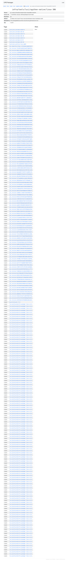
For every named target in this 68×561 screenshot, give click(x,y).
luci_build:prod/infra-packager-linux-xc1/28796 (22, 378)
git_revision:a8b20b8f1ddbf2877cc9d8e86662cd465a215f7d (24, 97)
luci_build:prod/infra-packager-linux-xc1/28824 (22, 320)
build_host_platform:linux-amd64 (18, 44)
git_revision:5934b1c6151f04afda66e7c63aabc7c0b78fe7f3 (24, 221)
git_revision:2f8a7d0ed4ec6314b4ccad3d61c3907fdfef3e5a (24, 79)
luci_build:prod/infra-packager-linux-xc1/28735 (22, 504)
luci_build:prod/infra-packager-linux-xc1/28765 (22, 442)
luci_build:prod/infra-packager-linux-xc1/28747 (22, 479)
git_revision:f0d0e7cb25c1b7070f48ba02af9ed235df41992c (24, 209)
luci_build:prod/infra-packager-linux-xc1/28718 (22, 539)
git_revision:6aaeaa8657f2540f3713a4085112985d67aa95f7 (24, 172)
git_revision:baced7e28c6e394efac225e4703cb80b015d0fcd (24, 240)
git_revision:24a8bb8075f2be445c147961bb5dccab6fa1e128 (24, 174)
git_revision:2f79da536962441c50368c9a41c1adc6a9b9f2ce (24, 279)
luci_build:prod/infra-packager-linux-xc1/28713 (22, 549)
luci (14, 6)
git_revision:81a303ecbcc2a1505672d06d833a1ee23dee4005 (24, 81)
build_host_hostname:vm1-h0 (16, 40)
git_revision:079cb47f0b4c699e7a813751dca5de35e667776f (24, 95)
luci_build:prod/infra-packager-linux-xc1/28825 (22, 318)
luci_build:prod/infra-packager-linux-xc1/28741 (22, 491)
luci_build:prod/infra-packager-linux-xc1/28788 (22, 395)
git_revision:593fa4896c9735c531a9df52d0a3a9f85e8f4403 (24, 130)
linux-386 (27, 6)
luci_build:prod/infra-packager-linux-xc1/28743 (22, 487)
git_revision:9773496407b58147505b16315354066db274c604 (24, 104)
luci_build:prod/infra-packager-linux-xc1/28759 (22, 454)
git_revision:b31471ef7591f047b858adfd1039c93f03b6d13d (24, 298)
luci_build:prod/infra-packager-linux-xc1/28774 (22, 423)
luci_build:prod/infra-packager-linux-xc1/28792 (22, 386)
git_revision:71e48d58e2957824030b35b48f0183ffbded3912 (24, 83)
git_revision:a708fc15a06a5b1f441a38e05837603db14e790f (24, 248)
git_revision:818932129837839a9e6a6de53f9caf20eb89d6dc (24, 275)
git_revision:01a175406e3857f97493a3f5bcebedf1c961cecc (24, 273)
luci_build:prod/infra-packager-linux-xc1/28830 (22, 308)
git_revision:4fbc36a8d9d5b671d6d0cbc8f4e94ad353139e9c (24, 163)
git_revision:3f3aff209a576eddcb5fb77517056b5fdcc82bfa (24, 87)
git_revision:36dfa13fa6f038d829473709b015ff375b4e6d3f (24, 190)
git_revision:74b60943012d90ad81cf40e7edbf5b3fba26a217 (24, 128)
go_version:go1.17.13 (15, 302)
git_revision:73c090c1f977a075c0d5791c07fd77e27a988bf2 (24, 85)
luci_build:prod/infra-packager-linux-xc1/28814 (22, 341)
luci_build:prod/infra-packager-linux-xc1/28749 (22, 475)
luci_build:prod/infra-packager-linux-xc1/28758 (22, 456)
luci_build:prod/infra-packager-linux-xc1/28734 (22, 506)
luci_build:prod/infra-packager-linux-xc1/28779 (22, 413)
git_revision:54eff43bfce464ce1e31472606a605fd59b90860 (24, 252)
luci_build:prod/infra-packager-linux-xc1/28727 (22, 520)
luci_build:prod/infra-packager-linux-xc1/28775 (22, 421)
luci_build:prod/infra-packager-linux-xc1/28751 (22, 471)
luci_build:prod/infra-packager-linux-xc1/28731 (22, 512)
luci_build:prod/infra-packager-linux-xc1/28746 (22, 481)
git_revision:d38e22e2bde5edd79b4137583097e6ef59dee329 (24, 134)
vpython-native (19, 6)
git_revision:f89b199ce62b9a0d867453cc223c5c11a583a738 (24, 151)
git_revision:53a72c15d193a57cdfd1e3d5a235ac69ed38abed (24, 291)
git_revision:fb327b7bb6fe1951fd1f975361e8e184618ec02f (24, 227)
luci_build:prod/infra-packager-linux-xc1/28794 (22, 382)
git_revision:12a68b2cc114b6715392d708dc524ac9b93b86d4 (24, 192)
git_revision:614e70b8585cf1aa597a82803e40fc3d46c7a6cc (24, 184)
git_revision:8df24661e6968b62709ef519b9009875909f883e (24, 287)
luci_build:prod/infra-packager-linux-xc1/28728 (22, 518)
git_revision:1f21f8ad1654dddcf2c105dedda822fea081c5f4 (24, 149)
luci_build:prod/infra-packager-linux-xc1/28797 (22, 376)
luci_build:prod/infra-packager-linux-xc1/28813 (22, 343)
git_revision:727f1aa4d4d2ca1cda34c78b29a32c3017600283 (24, 178)
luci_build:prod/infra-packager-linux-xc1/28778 (22, 415)
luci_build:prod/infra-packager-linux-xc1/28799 (22, 372)
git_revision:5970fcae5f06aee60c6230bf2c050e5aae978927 (24, 54)
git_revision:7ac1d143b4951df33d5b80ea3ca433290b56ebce (24, 89)
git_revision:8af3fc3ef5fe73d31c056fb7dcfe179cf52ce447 (24, 132)
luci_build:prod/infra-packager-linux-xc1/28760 (22, 452)
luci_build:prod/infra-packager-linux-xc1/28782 (22, 407)
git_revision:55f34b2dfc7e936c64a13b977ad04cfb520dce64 (24, 139)
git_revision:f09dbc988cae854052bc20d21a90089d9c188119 (24, 120)
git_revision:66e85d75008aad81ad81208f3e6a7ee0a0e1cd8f (24, 203)
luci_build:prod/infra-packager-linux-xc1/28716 (22, 543)
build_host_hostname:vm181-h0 (17, 33)
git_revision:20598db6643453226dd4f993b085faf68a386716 (24, 147)
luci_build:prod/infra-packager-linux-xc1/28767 (22, 438)
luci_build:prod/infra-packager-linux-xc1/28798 (22, 374)
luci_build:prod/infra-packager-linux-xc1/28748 (22, 477)
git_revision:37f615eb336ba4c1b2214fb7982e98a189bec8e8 (24, 242)
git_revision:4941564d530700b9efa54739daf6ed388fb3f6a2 (24, 283)
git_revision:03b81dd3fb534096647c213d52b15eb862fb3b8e (24, 281)
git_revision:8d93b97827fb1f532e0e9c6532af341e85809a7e (24, 126)
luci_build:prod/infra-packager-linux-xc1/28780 (22, 411)
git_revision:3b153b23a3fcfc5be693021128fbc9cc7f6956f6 (24, 277)
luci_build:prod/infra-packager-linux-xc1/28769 (22, 434)
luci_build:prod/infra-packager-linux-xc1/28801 (22, 368)
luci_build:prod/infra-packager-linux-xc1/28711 (22, 553)
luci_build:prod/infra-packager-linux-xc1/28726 (22, 522)
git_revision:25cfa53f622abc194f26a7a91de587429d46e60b (24, 122)
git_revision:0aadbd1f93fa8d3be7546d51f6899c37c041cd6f (24, 143)
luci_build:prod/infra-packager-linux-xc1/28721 (22, 533)
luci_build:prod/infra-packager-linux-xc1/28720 (22, 535)
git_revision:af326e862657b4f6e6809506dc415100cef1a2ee (24, 137)
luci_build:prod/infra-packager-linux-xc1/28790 (22, 390)
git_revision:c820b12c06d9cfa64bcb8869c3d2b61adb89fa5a (24, 114)
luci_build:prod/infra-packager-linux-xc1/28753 (22, 467)
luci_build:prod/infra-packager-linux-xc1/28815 (22, 339)
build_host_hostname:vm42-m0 (17, 42)
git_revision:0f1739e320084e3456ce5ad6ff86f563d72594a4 (24, 159)
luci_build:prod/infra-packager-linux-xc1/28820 (22, 328)
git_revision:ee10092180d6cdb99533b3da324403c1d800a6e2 (24, 167)
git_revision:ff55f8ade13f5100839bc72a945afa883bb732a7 (24, 118)
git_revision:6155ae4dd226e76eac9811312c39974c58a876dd (24, 91)
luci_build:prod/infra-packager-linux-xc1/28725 (22, 525)
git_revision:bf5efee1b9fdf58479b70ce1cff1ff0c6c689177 (24, 269)
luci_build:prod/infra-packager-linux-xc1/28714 (22, 547)
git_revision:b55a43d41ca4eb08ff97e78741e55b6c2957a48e (24, 223)
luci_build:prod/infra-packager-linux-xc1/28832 (22, 304)
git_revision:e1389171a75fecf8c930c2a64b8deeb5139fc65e (24, 267)
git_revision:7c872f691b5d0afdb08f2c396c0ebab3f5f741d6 (24, 58)
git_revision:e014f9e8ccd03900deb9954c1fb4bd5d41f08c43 (24, 99)
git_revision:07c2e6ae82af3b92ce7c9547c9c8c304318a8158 (24, 217)
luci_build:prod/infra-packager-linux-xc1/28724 (22, 527)
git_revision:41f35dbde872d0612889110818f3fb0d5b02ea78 (24, 256)
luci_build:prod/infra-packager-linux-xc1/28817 (22, 335)
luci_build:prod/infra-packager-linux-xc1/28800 (22, 370)
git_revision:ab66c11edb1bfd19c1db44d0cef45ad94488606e (24, 50)
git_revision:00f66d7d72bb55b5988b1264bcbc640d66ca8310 (24, 93)
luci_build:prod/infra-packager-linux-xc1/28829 (22, 310)
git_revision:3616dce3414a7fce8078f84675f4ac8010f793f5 (24, 295)
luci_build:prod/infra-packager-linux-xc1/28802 (22, 366)
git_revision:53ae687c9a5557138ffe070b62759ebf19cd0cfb (24, 186)
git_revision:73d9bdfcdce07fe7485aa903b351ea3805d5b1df (24, 70)
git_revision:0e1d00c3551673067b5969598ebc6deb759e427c (24, 215)
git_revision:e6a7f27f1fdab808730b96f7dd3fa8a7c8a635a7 (24, 262)
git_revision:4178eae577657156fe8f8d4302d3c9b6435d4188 (24, 77)
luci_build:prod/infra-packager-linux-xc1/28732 (22, 510)
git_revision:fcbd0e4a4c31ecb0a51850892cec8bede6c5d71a (24, 271)
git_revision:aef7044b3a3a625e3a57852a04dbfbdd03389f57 (24, 56)
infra (8, 6)
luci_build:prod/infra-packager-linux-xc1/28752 (22, 469)
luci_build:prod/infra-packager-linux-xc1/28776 (22, 419)
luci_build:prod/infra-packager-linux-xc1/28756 (22, 461)
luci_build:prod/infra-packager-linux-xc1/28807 (22, 355)
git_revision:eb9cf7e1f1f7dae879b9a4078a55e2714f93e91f (24, 236)
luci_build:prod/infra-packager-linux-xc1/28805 (22, 359)
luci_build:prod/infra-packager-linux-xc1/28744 (22, 485)
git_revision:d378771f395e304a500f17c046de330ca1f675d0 (24, 219)
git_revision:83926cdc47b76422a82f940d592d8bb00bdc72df (24, 196)
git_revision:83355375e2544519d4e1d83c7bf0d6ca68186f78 (24, 182)
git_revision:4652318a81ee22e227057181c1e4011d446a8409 (24, 170)
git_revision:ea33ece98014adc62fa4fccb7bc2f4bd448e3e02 (24, 254)
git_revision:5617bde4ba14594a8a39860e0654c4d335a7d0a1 (24, 73)
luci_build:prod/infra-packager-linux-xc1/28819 (22, 331)
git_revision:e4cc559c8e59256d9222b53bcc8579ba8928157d (24, 68)
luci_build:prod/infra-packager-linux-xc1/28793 (22, 384)
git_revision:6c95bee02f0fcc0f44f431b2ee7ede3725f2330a (24, 188)
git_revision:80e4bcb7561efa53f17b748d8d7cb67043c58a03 (24, 213)
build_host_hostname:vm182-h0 (17, 37)
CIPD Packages (8, 2)
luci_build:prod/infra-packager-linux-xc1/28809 (22, 351)
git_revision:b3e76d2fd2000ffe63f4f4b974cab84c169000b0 (24, 112)
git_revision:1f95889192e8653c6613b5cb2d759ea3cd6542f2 (24, 207)
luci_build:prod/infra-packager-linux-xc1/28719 (22, 537)
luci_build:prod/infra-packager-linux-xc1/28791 (22, 388)
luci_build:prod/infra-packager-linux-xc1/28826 (22, 316)
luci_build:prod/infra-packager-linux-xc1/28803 (22, 364)
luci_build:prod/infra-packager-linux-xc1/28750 (22, 473)
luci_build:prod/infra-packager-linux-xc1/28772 (22, 428)
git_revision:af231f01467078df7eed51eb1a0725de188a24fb (24, 110)
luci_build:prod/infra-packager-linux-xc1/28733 (22, 508)
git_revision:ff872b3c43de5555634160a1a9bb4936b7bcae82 (24, 116)
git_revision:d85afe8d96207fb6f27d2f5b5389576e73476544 (24, 201)
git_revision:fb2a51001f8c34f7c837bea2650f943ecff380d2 (24, 75)
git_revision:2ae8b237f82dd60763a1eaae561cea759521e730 (24, 157)
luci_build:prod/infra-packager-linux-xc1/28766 (22, 440)
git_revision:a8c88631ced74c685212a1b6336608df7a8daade (24, 238)
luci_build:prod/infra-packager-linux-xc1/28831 (22, 306)
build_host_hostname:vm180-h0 (17, 29)
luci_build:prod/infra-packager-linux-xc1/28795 (22, 380)
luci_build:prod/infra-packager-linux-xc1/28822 (22, 324)
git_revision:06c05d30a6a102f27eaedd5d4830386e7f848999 (24, 225)
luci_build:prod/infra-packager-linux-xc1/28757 (22, 458)
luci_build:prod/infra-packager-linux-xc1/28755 (22, 463)
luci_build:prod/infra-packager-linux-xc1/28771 (22, 430)
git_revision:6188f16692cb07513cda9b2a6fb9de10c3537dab (24, 155)
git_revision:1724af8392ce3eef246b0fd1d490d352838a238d (24, 165)
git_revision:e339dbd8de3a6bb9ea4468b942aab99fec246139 (24, 52)
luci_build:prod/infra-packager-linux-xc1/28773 (22, 425)
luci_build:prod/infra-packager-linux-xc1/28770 (22, 432)
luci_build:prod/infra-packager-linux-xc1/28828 (22, 312)
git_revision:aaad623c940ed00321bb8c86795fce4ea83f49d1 (24, 205)
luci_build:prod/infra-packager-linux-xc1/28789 (22, 392)
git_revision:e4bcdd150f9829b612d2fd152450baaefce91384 (24, 176)
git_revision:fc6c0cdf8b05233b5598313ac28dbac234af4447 (24, 234)
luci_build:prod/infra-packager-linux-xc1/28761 (22, 450)
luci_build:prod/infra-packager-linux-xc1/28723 (22, 529)
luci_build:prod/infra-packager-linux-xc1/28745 (22, 483)
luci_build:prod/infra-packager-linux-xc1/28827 (22, 314)
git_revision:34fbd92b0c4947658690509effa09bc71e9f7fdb (24, 124)
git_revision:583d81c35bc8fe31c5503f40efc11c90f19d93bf (24, 211)
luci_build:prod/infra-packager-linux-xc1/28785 (22, 401)
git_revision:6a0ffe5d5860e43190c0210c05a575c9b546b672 (24, 231)
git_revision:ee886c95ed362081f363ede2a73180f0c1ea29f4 (24, 244)
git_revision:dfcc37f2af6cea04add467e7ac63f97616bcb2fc (24, 60)
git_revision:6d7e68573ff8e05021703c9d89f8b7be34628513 (24, 141)
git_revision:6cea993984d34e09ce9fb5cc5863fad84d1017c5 (24, 229)
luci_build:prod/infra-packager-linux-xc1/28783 (22, 405)
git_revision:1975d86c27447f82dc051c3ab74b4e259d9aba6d (24, 258)
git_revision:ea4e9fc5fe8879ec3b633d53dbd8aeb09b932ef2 (24, 153)
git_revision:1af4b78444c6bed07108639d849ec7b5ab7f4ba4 (24, 260)
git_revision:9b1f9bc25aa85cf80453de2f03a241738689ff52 (24, 66)
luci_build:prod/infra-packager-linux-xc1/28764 (22, 444)
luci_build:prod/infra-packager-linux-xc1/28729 (22, 516)
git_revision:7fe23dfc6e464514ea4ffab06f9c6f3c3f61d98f (24, 48)
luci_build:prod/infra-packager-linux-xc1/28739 (22, 496)
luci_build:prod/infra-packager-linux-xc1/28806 (22, 357)
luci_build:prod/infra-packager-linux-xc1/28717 (22, 541)
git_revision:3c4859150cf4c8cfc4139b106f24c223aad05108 (24, 198)
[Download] (10, 16)
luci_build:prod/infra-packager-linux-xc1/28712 (22, 551)
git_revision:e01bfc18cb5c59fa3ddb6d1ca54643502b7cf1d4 (24, 62)
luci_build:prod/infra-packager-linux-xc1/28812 (22, 345)
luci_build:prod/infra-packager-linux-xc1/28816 (22, 337)
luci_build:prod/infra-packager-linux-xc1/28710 (22, 555)
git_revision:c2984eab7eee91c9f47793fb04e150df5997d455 (24, 64)
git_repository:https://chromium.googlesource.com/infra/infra (26, 46)
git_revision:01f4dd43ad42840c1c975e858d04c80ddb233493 (24, 108)
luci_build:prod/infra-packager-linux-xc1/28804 (22, 361)
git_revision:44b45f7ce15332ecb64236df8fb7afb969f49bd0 (24, 250)
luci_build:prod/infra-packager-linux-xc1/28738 (22, 498)
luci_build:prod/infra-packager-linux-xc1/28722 (22, 531)
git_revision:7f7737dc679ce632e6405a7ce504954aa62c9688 (24, 285)
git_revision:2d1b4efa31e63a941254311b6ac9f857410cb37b (24, 145)
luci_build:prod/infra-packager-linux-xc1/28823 (22, 322)
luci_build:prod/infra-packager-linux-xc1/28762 (22, 448)
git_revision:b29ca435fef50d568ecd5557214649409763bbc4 (24, 246)
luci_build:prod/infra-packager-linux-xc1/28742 (22, 489)
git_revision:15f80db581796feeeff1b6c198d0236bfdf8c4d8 (24, 194)
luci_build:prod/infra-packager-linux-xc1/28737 (22, 500)
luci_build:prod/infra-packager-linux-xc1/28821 (22, 326)
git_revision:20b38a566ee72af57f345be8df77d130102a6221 (24, 180)
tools (11, 6)
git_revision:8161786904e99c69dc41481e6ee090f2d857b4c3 (24, 106)
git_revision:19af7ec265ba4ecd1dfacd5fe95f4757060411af (24, 289)
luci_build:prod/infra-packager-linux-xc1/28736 (22, 502)
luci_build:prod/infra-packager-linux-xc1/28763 (22, 446)
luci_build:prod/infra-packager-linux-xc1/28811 (22, 347)
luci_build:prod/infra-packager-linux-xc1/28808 (22, 353)
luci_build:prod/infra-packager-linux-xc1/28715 (22, 545)
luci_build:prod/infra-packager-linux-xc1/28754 (22, 465)
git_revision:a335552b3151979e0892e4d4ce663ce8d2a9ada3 (24, 300)
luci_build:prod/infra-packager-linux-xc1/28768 (22, 436)
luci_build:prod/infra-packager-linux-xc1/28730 (22, 514)
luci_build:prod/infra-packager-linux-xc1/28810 (22, 349)
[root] (4, 6)
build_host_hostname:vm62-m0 (17, 35)
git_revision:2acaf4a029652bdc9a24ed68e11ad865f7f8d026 (24, 161)
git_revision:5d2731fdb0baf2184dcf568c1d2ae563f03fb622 (24, 264)
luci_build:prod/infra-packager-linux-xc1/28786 (22, 399)
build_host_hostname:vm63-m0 (17, 31)
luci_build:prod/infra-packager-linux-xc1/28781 (22, 409)
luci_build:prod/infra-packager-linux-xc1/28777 (22, 417)
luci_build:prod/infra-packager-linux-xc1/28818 (22, 333)
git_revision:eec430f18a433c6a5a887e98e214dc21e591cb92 (24, 101)
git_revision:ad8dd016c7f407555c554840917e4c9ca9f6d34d (24, 293)
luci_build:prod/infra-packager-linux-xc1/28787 (22, 397)
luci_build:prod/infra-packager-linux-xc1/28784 (22, 403)
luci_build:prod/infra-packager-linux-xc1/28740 (22, 494)
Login (63, 2)
